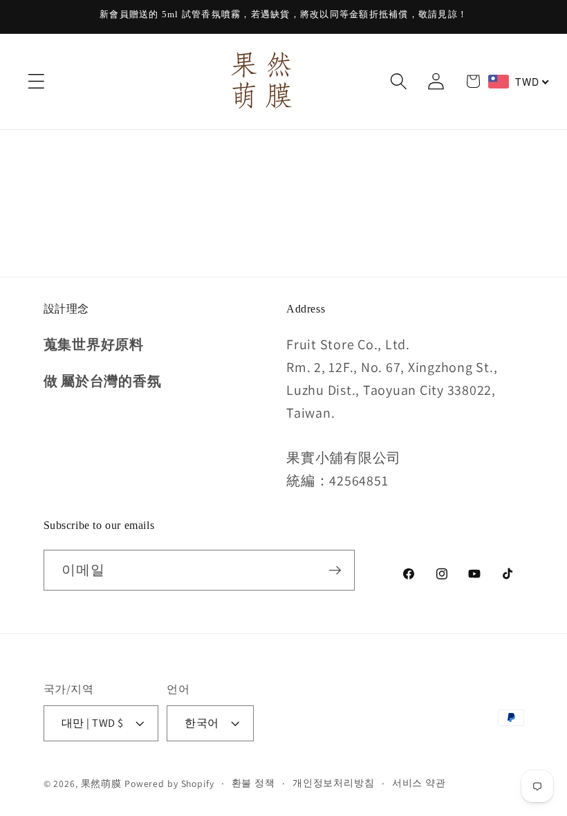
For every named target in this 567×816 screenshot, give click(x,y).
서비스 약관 (419, 783)
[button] (36, 81)
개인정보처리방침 (333, 783)
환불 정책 (253, 783)
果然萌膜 (101, 783)
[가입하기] (335, 570)
